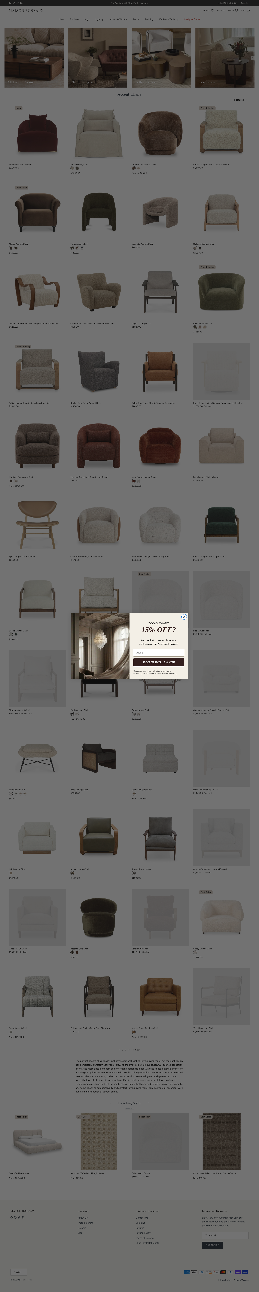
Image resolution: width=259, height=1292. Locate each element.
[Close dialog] (184, 616)
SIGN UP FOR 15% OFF (159, 662)
